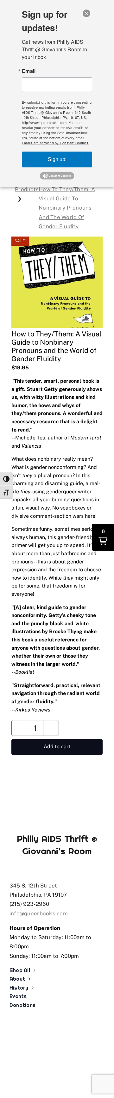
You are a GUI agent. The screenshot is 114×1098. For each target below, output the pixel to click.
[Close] (86, 13)
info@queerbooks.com (39, 913)
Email (28, 71)
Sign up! (57, 159)
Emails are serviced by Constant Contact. (55, 142)
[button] (19, 728)
